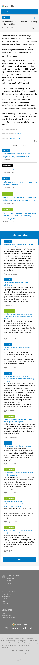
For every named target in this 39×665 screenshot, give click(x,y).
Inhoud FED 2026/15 (10, 169)
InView (4, 613)
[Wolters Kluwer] (9, 6)
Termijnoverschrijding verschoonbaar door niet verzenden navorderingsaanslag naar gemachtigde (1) (19, 216)
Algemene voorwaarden (19, 654)
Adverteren (5, 604)
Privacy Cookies (24, 651)
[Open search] (35, 6)
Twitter (9, 581)
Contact (4, 599)
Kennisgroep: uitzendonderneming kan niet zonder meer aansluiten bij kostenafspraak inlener (18, 316)
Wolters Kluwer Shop (8, 618)
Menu (7, 12)
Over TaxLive (6, 597)
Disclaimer (13, 651)
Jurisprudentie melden (9, 594)
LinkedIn (9, 583)
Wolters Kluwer (7, 615)
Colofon (4, 601)
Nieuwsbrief (11, 578)
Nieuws (18, 134)
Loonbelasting (14, 138)
